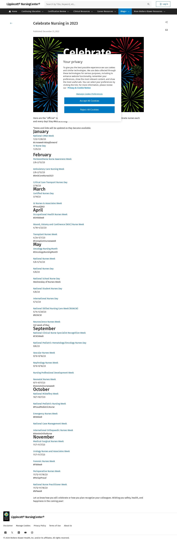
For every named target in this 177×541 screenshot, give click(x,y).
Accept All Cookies (89, 100)
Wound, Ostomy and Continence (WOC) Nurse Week (58, 224)
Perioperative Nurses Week (46, 471)
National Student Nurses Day (47, 288)
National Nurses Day (43, 268)
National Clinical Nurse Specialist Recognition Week (59, 333)
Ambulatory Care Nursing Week (48, 169)
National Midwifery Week (45, 393)
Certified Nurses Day (43, 193)
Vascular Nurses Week (44, 352)
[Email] (166, 30)
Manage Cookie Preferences (89, 94)
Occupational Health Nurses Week (50, 214)
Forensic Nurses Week (44, 461)
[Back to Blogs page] (12, 23)
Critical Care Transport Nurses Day (50, 182)
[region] (89, 87)
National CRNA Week (43, 135)
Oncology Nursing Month (45, 248)
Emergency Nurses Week (45, 413)
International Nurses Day (45, 298)
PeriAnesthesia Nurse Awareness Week (52, 159)
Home (14, 11)
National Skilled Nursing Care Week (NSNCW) (55, 308)
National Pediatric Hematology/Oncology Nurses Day (59, 342)
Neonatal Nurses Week (44, 379)
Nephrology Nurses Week (45, 362)
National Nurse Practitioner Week (50, 484)
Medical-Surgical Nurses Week (48, 441)
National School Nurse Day (46, 278)
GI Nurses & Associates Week (47, 203)
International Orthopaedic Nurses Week (53, 430)
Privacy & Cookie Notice (79, 87)
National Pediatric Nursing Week (49, 403)
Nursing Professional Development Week (53, 372)
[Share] (166, 22)
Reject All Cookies (89, 109)
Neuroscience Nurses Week (47, 321)
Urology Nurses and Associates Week (51, 451)
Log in (165, 4)
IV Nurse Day (39, 145)
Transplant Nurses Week (45, 234)
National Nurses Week (44, 258)
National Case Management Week (50, 423)
